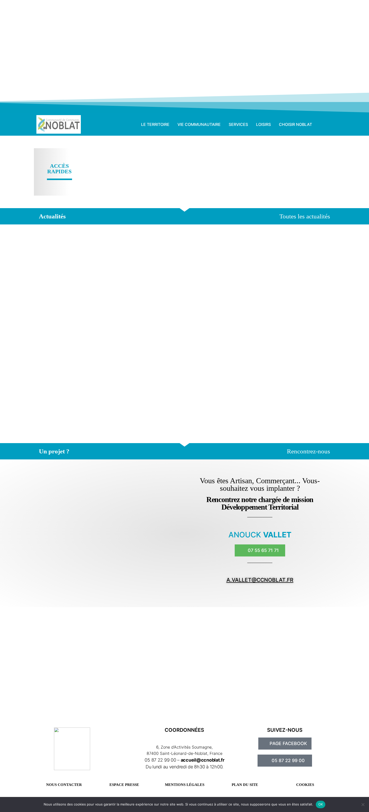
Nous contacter (64, 785)
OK (320, 804)
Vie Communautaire (199, 124)
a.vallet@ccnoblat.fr (259, 580)
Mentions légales (184, 785)
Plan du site (245, 785)
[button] (325, 124)
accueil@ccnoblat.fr (202, 760)
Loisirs (263, 124)
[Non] (362, 804)
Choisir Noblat (295, 124)
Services (238, 124)
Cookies (305, 785)
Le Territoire (155, 124)
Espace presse (124, 785)
